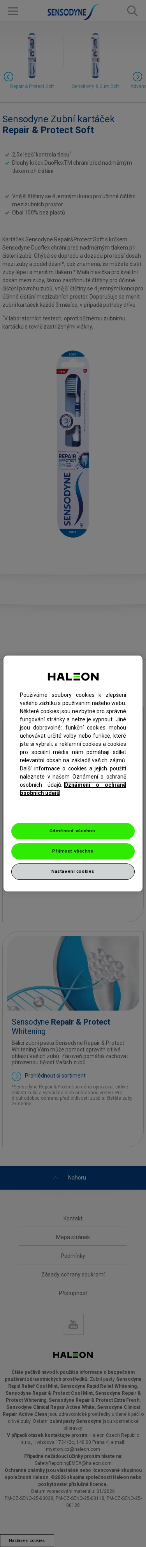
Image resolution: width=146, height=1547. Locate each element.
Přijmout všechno (72, 851)
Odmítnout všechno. (73, 830)
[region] (73, 773)
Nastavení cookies (73, 871)
